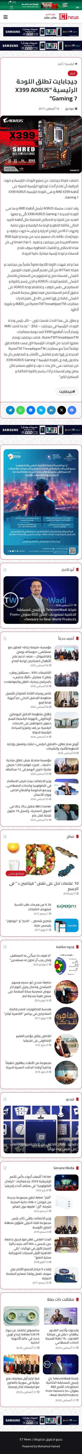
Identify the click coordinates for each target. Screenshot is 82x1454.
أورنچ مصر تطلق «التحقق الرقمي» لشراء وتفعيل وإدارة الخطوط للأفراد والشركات (43, 746)
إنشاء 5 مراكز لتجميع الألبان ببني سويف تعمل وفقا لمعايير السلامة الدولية (28, 1273)
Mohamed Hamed (49, 1446)
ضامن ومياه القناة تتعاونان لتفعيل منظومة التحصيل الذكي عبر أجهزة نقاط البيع (28, 698)
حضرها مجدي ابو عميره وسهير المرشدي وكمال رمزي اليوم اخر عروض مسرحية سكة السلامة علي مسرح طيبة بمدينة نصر (29, 989)
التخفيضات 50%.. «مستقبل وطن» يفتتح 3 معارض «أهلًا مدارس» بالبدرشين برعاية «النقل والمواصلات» (27, 677)
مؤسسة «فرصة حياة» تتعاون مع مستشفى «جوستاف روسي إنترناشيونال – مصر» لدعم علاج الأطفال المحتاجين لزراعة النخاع (29, 654)
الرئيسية (70, 63)
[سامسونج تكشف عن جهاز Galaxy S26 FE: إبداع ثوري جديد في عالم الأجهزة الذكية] (21, 1316)
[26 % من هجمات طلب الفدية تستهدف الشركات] (66, 906)
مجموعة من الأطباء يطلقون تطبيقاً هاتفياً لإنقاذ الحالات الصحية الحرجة (28, 1065)
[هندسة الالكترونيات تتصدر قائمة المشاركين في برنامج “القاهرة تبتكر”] (66, 1019)
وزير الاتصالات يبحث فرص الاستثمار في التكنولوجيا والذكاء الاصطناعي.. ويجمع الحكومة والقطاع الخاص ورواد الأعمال (28, 787)
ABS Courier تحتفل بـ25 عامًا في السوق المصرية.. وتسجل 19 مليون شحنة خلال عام (29, 811)
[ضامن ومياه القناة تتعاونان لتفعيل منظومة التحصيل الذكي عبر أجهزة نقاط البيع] (66, 699)
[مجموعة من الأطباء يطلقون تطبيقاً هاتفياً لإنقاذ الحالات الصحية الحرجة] (66, 1072)
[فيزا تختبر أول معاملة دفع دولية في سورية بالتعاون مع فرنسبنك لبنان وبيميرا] (21, 1364)
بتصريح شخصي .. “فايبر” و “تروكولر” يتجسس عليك (28, 923)
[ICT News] (61, 16)
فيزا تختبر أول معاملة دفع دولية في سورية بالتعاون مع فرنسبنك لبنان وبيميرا (22, 1382)
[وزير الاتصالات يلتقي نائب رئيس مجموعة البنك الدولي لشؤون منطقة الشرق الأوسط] (66, 1225)
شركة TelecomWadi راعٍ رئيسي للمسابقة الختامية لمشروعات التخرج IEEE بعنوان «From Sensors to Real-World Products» (43, 614)
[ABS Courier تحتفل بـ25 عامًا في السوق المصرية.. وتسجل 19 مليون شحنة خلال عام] (66, 812)
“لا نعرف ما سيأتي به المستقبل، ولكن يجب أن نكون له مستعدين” (30, 958)
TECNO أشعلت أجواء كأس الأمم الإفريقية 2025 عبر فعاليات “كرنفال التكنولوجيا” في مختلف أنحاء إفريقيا (28, 1181)
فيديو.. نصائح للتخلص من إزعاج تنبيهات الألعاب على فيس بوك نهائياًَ (43, 1146)
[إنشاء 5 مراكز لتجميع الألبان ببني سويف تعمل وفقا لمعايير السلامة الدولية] (66, 1275)
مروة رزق (69, 108)
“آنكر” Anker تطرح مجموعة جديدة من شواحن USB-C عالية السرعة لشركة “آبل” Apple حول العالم (29, 1202)
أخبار (60, 63)
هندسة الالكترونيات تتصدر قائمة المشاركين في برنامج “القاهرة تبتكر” (27, 1011)
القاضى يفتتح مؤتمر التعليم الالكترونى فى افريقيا (33, 1038)
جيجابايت (66, 391)
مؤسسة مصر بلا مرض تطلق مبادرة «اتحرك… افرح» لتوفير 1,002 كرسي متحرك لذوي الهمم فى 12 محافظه (28, 764)
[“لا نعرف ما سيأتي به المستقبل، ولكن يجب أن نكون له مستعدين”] (66, 965)
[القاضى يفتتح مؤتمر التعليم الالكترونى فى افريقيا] (66, 1046)
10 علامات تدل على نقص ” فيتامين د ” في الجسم (44, 886)
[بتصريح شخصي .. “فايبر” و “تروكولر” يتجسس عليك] (66, 925)
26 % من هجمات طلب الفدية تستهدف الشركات (32, 907)
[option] (41, 600)
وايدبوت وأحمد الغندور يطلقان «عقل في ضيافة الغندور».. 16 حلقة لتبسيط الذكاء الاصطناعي (62, 1336)
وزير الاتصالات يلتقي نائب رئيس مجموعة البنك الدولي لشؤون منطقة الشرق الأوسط (27, 1222)
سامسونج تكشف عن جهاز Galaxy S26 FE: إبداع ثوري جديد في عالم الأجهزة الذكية (22, 1336)
